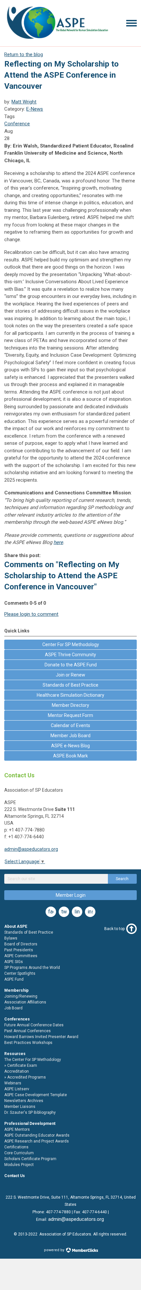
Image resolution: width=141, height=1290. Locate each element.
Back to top (114, 928)
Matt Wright (23, 102)
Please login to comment (31, 614)
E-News (34, 109)
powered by (54, 1250)
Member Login (71, 895)
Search (122, 879)
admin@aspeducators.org (31, 849)
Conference (17, 124)
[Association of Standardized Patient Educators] (57, 40)
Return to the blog (23, 54)
